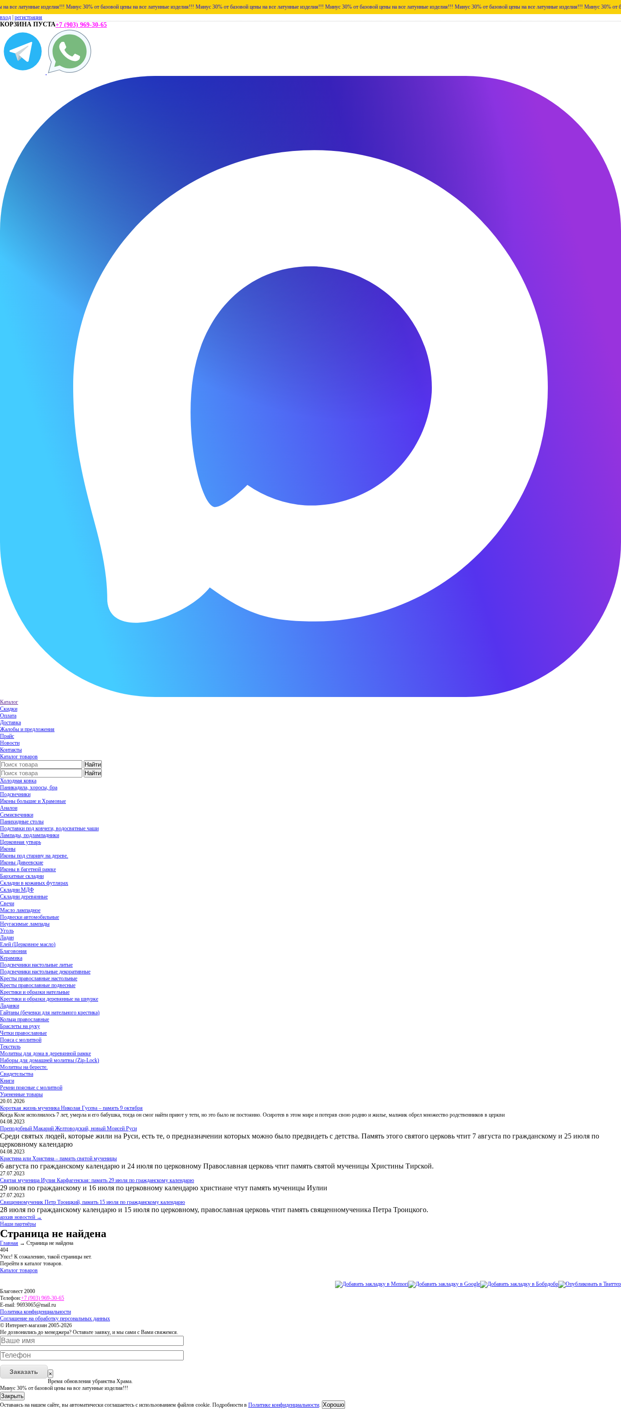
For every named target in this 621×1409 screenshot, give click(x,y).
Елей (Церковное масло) (27, 944)
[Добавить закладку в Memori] (371, 1284)
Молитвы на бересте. (24, 1067)
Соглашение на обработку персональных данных (55, 1318)
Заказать (24, 1371)
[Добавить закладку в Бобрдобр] (519, 1284)
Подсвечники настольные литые (36, 965)
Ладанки (9, 1006)
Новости (10, 743)
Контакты (11, 750)
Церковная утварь (20, 842)
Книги (7, 1081)
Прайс (7, 736)
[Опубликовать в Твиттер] (589, 1284)
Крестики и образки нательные (35, 992)
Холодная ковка (18, 780)
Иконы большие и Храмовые (33, 801)
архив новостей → (21, 1217)
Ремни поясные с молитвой (31, 1087)
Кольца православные (24, 1019)
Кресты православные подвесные (37, 985)
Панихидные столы (22, 821)
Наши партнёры (18, 1224)
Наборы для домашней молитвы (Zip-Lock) (49, 1060)
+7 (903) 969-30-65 (81, 24)
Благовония (13, 951)
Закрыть (12, 1396)
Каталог (9, 702)
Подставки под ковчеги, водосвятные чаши (49, 828)
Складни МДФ (17, 890)
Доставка (10, 722)
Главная (9, 1243)
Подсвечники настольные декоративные (45, 971)
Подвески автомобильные (29, 917)
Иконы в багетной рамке (28, 869)
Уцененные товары (21, 1094)
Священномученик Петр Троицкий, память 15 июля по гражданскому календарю (92, 1202)
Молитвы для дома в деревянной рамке (45, 1053)
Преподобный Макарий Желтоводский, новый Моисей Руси (68, 1128)
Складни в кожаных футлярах (34, 883)
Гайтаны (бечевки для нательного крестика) (50, 1012)
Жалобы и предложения (27, 729)
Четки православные (23, 1033)
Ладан (7, 937)
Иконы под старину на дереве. (34, 855)
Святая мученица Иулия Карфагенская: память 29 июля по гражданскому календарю (97, 1180)
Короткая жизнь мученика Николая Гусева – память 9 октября (71, 1108)
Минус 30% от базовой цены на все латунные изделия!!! (110, 7)
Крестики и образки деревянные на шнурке (49, 999)
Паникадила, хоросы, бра (28, 787)
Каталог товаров (19, 756)
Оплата (8, 715)
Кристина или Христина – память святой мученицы (58, 1158)
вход (5, 17)
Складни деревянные (24, 896)
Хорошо (333, 1404)
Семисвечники (16, 815)
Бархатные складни (22, 876)
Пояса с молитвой (20, 1040)
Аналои (8, 808)
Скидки (8, 709)
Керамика (11, 958)
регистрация (28, 17)
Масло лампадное (20, 910)
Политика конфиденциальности (35, 1312)
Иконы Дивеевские (21, 862)
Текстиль (10, 1046)
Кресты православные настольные (38, 978)
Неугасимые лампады (25, 924)
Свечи (7, 903)
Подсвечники (15, 794)
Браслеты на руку (20, 1026)
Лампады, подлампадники (29, 835)
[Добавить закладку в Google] (444, 1284)
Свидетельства (16, 1074)
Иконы (7, 849)
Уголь (7, 931)
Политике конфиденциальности (283, 1405)
